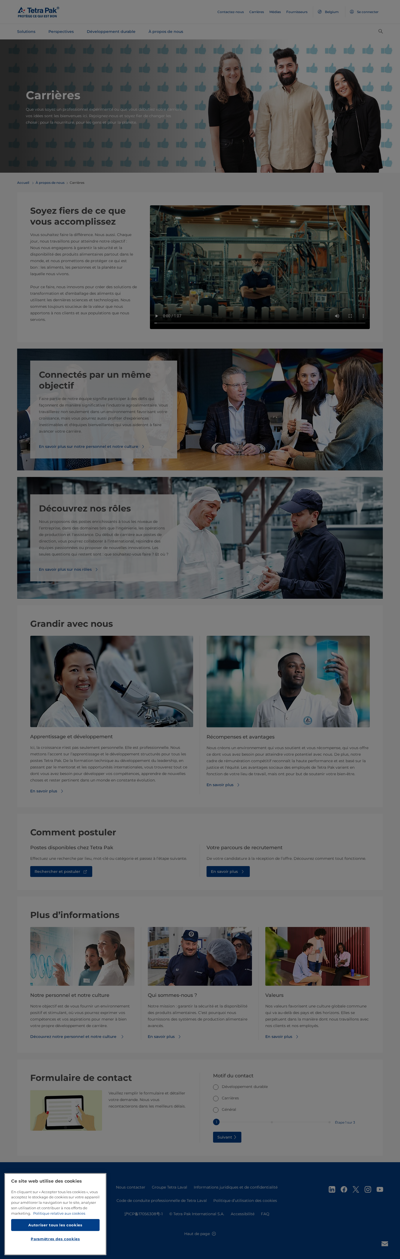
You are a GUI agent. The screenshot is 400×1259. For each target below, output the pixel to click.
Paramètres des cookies (55, 1239)
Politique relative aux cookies (59, 1213)
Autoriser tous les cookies (55, 1225)
